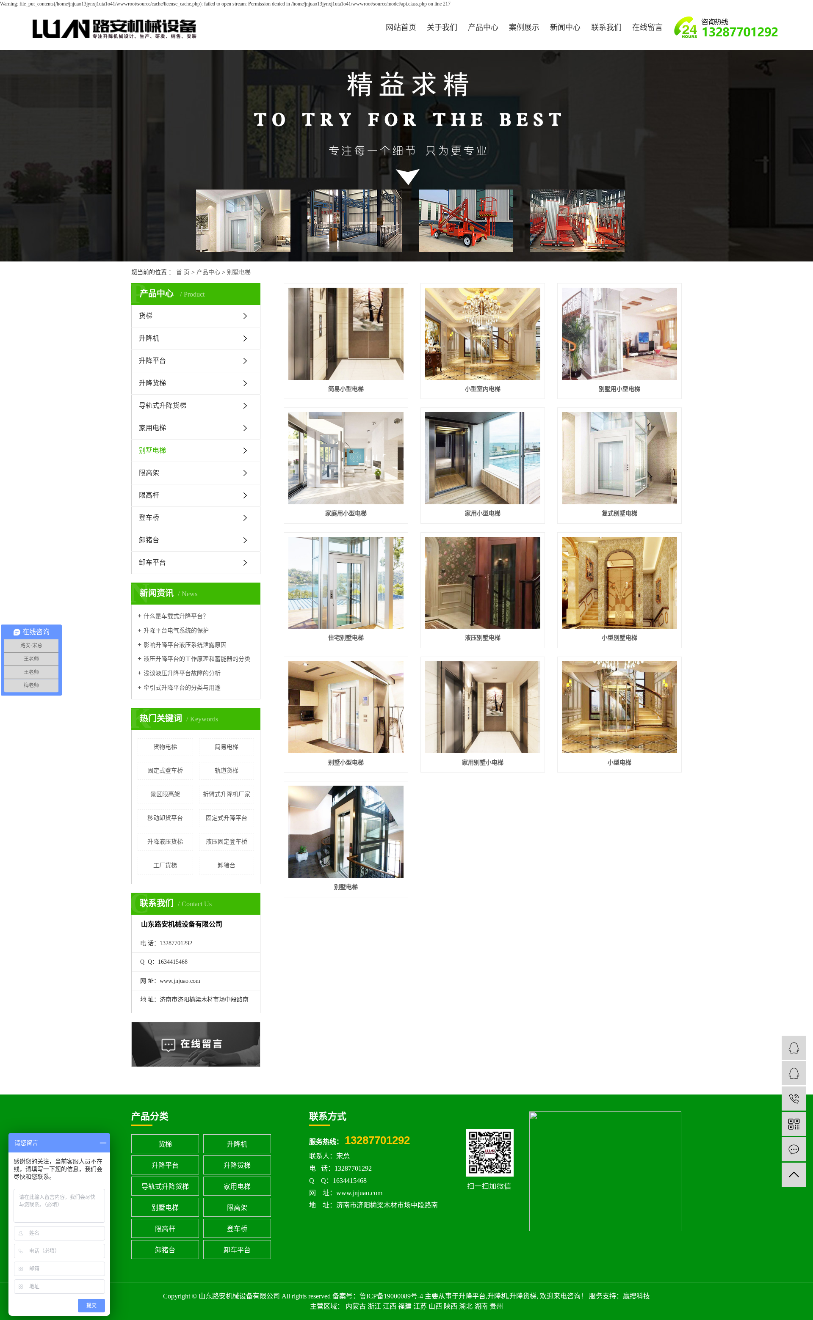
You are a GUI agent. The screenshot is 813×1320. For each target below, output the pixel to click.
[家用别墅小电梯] (482, 707)
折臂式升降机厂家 (226, 794)
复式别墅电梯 (619, 513)
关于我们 (442, 27)
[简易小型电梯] (346, 334)
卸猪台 (149, 540)
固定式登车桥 (165, 770)
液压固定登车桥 (226, 842)
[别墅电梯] (346, 832)
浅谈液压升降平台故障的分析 (182, 673)
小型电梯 (619, 762)
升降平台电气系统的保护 (176, 630)
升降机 (149, 338)
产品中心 (483, 27)
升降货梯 (152, 383)
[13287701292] (794, 1098)
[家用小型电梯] (482, 458)
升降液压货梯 (165, 842)
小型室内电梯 (483, 389)
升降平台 (152, 360)
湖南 (481, 1306)
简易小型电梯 (346, 389)
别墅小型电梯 (346, 762)
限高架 (149, 472)
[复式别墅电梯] (619, 458)
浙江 (374, 1306)
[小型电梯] (619, 707)
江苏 (420, 1306)
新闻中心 (565, 27)
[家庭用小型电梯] (346, 458)
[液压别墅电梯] (482, 583)
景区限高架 (165, 794)
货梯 (145, 315)
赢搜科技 (636, 1296)
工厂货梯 (165, 865)
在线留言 (647, 27)
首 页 (183, 272)
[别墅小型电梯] (346, 707)
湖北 (466, 1306)
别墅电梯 (239, 272)
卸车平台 (152, 562)
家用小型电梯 (483, 513)
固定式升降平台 (226, 818)
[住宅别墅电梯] (346, 583)
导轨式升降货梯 (162, 405)
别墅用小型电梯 (619, 389)
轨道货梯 (226, 770)
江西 (389, 1306)
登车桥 (149, 517)
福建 (405, 1306)
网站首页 (401, 27)
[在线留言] (794, 1149)
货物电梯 (165, 747)
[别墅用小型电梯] (619, 334)
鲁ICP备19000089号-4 (391, 1296)
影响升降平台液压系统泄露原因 (185, 645)
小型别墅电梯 (619, 638)
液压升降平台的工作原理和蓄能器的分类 (197, 659)
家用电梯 (152, 428)
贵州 (496, 1306)
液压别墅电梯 (483, 638)
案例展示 (524, 27)
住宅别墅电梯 (346, 638)
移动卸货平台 (165, 818)
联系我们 (606, 27)
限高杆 (149, 495)
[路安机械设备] (794, 1048)
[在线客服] (794, 1073)
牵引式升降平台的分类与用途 (182, 688)
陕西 (450, 1306)
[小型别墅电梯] (619, 583)
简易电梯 (226, 747)
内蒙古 (356, 1306)
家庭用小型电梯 (346, 513)
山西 (435, 1306)
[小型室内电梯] (482, 334)
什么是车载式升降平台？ (176, 616)
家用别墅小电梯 (482, 762)
